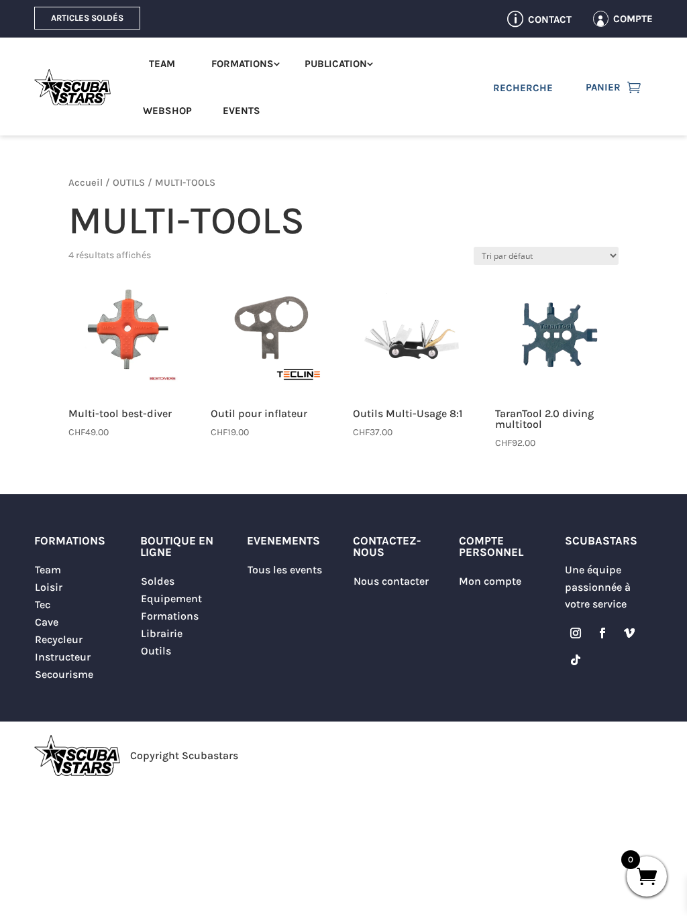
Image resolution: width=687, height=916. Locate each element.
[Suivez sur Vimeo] (629, 633)
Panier (603, 87)
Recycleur (59, 639)
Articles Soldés (87, 18)
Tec (42, 604)
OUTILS (129, 182)
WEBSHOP (167, 111)
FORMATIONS (242, 64)
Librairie (161, 633)
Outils (156, 650)
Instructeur (63, 656)
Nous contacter (391, 581)
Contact (550, 19)
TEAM (162, 64)
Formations (170, 616)
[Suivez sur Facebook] (602, 633)
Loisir (48, 587)
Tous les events (285, 569)
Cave (46, 622)
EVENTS (241, 111)
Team (48, 569)
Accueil (85, 182)
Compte (633, 19)
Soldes (157, 581)
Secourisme (64, 674)
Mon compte (490, 581)
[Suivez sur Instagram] (575, 633)
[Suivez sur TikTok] (575, 660)
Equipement (171, 598)
